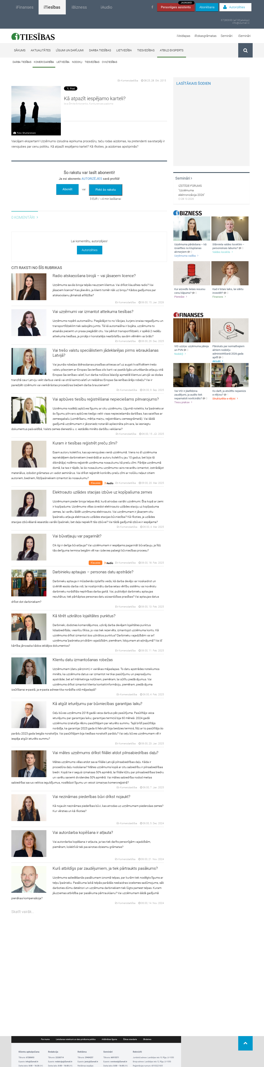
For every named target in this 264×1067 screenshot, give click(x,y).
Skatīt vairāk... (22, 912)
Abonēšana (206, 7)
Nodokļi (77, 62)
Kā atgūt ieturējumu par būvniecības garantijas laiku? (97, 703)
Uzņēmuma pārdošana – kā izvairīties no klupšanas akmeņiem (190, 248)
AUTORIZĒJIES (91, 179)
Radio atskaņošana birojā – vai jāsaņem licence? (94, 275)
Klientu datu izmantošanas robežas (83, 659)
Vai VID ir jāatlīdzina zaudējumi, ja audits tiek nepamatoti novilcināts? (188, 394)
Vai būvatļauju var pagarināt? (77, 536)
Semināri (226, 36)
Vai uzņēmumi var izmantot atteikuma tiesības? (93, 311)
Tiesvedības (145, 50)
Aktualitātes (41, 50)
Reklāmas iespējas (85, 1066)
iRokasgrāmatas (205, 36)
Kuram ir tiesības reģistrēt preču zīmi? (85, 443)
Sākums (19, 50)
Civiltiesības (109, 62)
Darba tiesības (100, 50)
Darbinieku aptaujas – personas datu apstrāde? (93, 572)
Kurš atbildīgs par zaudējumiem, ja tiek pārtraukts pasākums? (105, 868)
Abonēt (67, 189)
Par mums (45, 1039)
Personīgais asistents (176, 6)
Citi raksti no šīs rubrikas (36, 268)
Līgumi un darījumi (70, 50)
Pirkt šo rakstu (105, 190)
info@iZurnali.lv (241, 23)
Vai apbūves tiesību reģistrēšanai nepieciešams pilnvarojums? (106, 399)
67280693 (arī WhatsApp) (235, 20)
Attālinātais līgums (109, 1039)
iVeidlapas (183, 36)
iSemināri (244, 36)
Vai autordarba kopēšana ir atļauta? (83, 832)
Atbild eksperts (171, 50)
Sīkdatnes (147, 1039)
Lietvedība (124, 50)
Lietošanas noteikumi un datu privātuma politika (75, 1039)
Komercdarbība (44, 62)
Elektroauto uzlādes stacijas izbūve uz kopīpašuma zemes (102, 492)
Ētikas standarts (130, 1039)
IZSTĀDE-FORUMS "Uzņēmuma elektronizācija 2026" (191, 190)
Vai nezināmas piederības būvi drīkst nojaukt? (91, 796)
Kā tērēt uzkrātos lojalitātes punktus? (84, 615)
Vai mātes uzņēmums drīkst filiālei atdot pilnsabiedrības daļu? (105, 752)
